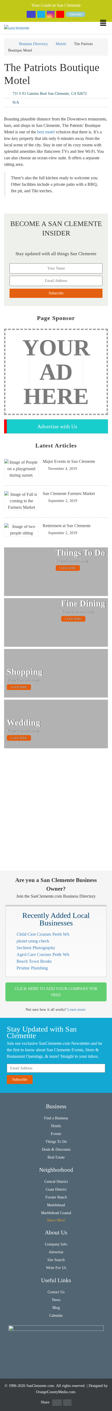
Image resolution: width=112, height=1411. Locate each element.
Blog (56, 1308)
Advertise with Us (57, 426)
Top (104, 1403)
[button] (106, 22)
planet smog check (33, 941)
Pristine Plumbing (32, 968)
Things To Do (56, 1142)
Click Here (68, 568)
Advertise (75, 14)
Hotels (56, 1126)
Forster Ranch (56, 1197)
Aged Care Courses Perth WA (43, 954)
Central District (56, 1182)
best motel (46, 132)
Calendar (56, 1316)
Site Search (56, 1260)
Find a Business (56, 1118)
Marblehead (56, 1205)
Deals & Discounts (56, 1149)
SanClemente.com (40, 1386)
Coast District (56, 1189)
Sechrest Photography (36, 947)
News (56, 1300)
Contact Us (56, 1292)
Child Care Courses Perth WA (43, 934)
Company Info (56, 1244)
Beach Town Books (34, 961)
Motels (61, 44)
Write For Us (56, 1268)
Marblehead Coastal (56, 1213)
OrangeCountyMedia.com (55, 1392)
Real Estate (56, 1157)
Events (56, 1134)
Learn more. (76, 1010)
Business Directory (33, 44)
